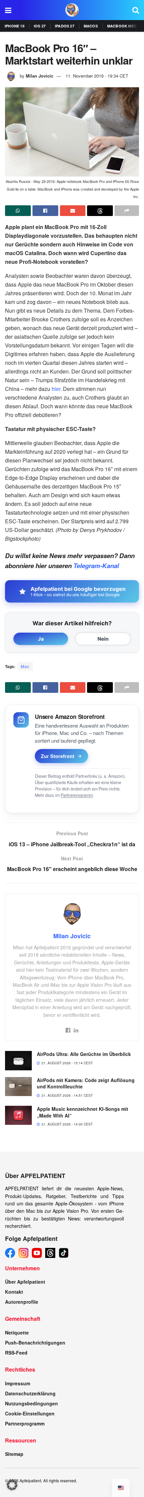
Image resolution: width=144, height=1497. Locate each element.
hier (56, 389)
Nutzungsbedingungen (31, 1403)
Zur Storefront (57, 756)
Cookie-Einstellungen (30, 1413)
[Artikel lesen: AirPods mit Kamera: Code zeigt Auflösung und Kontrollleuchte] (18, 1086)
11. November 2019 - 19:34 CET (97, 76)
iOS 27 (40, 25)
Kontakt (14, 1291)
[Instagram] (23, 1253)
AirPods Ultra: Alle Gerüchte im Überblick (84, 1054)
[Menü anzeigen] (8, 10)
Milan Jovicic (39, 76)
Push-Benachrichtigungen (35, 1342)
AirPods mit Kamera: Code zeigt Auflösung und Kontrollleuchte (86, 1083)
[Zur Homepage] (72, 10)
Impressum (17, 1383)
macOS (91, 25)
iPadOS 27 (64, 25)
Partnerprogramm (77, 795)
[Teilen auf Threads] (100, 210)
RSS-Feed (16, 1352)
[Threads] (50, 1253)
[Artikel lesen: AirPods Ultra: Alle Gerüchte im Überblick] (18, 1060)
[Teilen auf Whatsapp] (18, 210)
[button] (12, 1485)
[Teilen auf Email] (73, 210)
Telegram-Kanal (96, 565)
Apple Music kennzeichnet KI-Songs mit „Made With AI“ (82, 1112)
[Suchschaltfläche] (135, 10)
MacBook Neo (122, 25)
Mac (25, 666)
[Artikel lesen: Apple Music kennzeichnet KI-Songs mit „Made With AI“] (18, 1115)
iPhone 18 (14, 25)
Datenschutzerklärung (30, 1393)
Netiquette (17, 1332)
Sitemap (14, 1454)
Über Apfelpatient (25, 1281)
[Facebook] (10, 1253)
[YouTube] (37, 1253)
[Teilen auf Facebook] (45, 210)
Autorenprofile (21, 1301)
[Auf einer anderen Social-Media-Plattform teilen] (127, 210)
